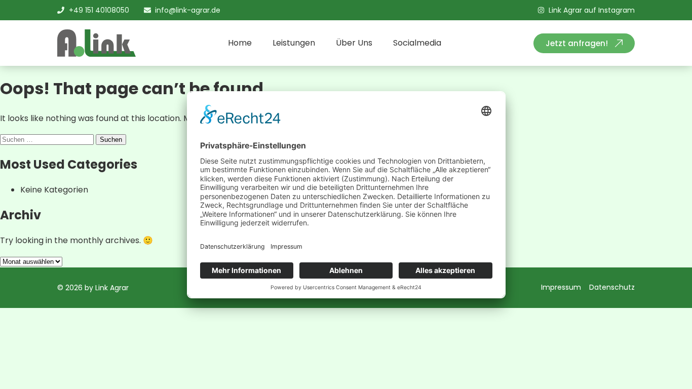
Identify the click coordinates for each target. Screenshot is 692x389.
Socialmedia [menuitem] (417, 43)
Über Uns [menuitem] (354, 43)
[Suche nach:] (48, 139)
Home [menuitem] (240, 43)
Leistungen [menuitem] (294, 43)
